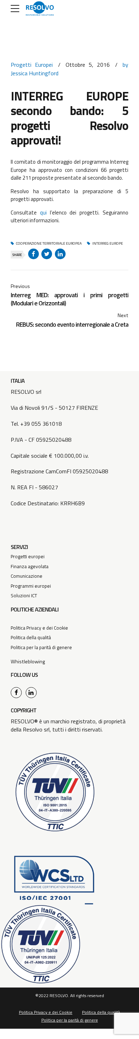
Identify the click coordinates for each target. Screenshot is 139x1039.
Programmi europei (31, 585)
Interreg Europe (107, 243)
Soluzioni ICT (24, 595)
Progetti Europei (32, 64)
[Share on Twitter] (46, 254)
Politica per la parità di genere (41, 647)
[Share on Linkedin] (60, 254)
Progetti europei (28, 556)
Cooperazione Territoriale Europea (49, 243)
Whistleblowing (28, 661)
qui (45, 212)
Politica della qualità (31, 637)
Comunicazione (26, 576)
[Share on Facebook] (33, 254)
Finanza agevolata (29, 566)
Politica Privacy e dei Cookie (39, 627)
